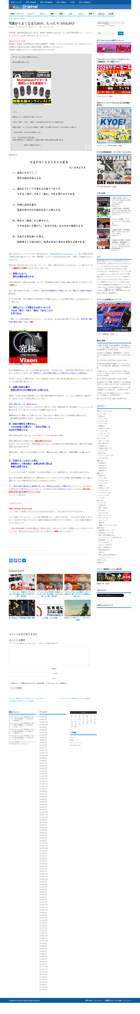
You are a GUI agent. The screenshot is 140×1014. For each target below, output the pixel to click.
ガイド (42, 14)
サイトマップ (127, 1000)
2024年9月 (43, 758)
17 (79, 721)
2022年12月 (43, 812)
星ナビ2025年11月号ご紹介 (106, 379)
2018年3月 (43, 959)
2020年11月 (43, 876)
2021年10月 (43, 848)
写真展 (123, 282)
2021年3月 (43, 866)
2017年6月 (43, 982)
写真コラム (34, 27)
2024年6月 (43, 766)
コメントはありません (48, 27)
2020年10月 (43, 879)
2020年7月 (43, 887)
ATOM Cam (108, 261)
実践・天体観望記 (104, 547)
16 (75, 721)
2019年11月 (43, 907)
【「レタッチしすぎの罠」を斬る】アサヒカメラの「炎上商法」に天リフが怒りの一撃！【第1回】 (50, 594)
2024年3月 (43, 773)
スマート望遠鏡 (124, 277)
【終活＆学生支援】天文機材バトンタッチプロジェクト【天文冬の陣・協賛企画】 (114, 365)
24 (79, 723)
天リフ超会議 (105, 284)
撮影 (52, 14)
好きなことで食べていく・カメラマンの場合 (78, 619)
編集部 (12, 27)
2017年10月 (43, 972)
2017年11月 (43, 969)
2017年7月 (43, 980)
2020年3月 (43, 897)
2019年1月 (43, 933)
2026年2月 (43, 717)
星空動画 (101, 463)
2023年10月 (43, 786)
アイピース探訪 (103, 542)
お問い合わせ (89, 1000)
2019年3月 (43, 928)
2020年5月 (43, 892)
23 (75, 723)
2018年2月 (43, 961)
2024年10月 (43, 756)
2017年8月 (43, 977)
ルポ (70, 14)
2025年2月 (43, 745)
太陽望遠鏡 (118, 287)
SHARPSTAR (108, 266)
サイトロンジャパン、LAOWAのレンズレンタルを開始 (74, 698)
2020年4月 (43, 895)
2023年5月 (43, 799)
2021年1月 (43, 871)
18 (83, 721)
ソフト (100, 498)
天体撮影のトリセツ (104, 533)
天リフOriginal (46, 2)
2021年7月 (43, 856)
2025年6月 (43, 735)
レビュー (30, 14)
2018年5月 (43, 954)
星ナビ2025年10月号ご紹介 (106, 399)
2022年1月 (43, 840)
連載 (90, 14)
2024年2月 (43, 776)
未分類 (110, 14)
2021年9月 (43, 851)
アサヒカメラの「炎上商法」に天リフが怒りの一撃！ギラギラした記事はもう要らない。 (78, 594)
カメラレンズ (102, 436)
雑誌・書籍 (102, 443)
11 (83, 719)
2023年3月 (43, 804)
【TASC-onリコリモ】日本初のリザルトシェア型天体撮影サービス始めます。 (113, 389)
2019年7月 (43, 918)
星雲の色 (125, 290)
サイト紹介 (102, 458)
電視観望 (113, 293)
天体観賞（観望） (104, 448)
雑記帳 (100, 523)
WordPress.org (75, 745)
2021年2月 (43, 869)
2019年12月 (43, 905)
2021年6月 (43, 859)
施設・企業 (102, 508)
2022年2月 (43, 838)
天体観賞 (115, 285)
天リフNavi (61, 2)
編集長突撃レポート (104, 540)
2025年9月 (43, 727)
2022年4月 (43, 833)
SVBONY (109, 269)
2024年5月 (43, 768)
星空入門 (101, 453)
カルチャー (102, 520)
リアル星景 (125, 279)
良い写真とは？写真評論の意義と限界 (22, 618)
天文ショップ (123, 284)
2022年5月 (43, 830)
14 (95, 719)
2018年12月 (43, 936)
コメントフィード (76, 743)
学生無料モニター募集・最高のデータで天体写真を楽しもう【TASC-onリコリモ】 (114, 383)
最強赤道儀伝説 (103, 550)
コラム (80, 14)
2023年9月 (43, 789)
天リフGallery (84, 2)
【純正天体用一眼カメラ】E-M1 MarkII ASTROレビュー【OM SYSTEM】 (121, 201)
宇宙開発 (127, 287)
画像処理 (101, 470)
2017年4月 (43, 987)
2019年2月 (43, 931)
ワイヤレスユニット (114, 282)
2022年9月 (43, 820)
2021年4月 (43, 864)
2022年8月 (43, 822)
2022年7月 (43, 825)
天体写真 (101, 468)
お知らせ (101, 14)
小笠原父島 (101, 290)
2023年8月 (43, 791)
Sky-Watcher (116, 266)
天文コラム (102, 513)
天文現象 (101, 446)
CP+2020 (117, 261)
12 (87, 719)
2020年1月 (43, 902)
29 (72, 725)
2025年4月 (43, 740)
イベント (101, 503)
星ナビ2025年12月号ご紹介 (106, 360)
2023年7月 (43, 794)
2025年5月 (43, 737)
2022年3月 (43, 835)
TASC (72, 2)
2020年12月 (43, 874)
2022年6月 (43, 828)
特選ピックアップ (17, 14)
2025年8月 (43, 730)
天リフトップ (16, 2)
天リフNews (31, 2)
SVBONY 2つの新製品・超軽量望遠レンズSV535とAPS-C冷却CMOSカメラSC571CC (113, 354)
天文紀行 (101, 505)
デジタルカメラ (103, 433)
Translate (112, 25)
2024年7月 (43, 763)
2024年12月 (43, 750)
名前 (54, 669)
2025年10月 (43, 725)
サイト (54, 678)
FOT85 (101, 263)
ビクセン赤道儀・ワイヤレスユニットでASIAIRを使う (121, 221)
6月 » (75, 727)
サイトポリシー (98, 1000)
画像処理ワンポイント (105, 530)
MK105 (117, 263)
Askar (100, 261)
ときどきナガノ (103, 557)
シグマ (105, 277)
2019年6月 (43, 920)
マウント (101, 418)
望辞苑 (100, 552)
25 (83, 723)
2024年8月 (43, 761)
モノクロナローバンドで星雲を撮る (109, 538)
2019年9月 (43, 913)
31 (79, 725)
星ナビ (113, 289)
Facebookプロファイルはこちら (61, 254)
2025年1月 (43, 748)
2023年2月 (43, 807)
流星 (99, 293)
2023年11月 (43, 784)
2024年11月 (43, 753)
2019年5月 (43, 923)
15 (72, 721)
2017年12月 (43, 967)
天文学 (105, 287)
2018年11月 (43, 938)
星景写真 (101, 466)
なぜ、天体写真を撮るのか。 (113, 271)
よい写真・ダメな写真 (49, 618)
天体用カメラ (102, 428)
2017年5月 (43, 985)
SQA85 (124, 266)
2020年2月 (43, 900)
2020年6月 (43, 889)
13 (91, 719)
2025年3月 (43, 743)
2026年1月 (43, 719)
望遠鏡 (100, 416)
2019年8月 (43, 915)
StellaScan (100, 269)
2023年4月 (43, 802)
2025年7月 (43, 732)
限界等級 (105, 293)
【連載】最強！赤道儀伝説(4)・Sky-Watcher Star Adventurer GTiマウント (121, 210)
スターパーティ (114, 277)
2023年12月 (43, 781)
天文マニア (102, 518)
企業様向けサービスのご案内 (113, 1000)
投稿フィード (74, 740)
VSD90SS (118, 269)
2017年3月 (43, 990)
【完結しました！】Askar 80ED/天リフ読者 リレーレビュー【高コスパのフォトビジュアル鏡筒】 (114, 372)
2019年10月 (43, 910)
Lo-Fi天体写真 (109, 263)
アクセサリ (102, 421)
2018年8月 (43, 946)
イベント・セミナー (104, 455)
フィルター (102, 431)
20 (91, 721)
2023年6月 (43, 797)
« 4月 (71, 727)
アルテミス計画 (111, 274)
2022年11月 (43, 815)
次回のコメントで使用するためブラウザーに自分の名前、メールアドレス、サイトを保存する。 (39, 683)
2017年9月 (43, 974)
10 (79, 719)
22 (72, 723)
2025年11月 (43, 722)
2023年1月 (43, 810)
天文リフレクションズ (27, 531)
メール (55, 673)
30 (75, 725)
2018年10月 (43, 941)
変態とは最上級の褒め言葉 (106, 555)
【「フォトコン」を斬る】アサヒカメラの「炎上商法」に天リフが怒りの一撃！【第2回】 (22, 594)
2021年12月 (43, 843)
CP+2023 (125, 261)
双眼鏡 (100, 426)
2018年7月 (43, 949)
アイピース (102, 423)
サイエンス (102, 451)
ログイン (73, 737)
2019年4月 (43, 925)
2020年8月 (43, 884)
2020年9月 (43, 882)
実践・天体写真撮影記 (105, 535)
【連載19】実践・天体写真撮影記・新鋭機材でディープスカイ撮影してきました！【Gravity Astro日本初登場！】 (121, 244)
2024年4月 (43, 771)
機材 (61, 14)
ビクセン (116, 279)
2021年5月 (43, 861)
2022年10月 (43, 817)
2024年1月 (43, 779)
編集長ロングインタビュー (106, 525)
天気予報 (111, 287)
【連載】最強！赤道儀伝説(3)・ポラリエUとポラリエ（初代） (121, 232)
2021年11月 (43, 846)
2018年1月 (43, 964)
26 (87, 723)
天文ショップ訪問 (104, 545)
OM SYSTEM (125, 263)
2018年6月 (43, 951)
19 (87, 721)
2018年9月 (43, 944)
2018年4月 (43, 956)
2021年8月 (43, 853)
